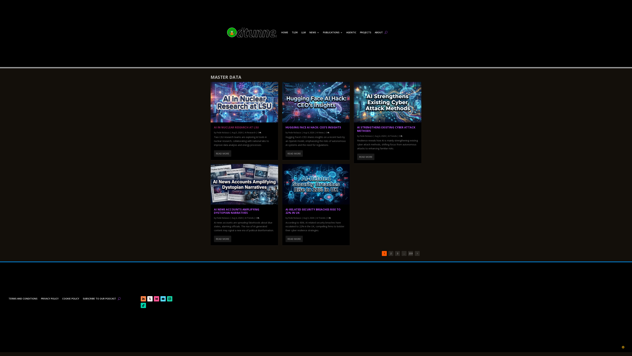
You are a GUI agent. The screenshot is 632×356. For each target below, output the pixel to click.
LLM (303, 32)
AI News (320, 132)
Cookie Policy (70, 298)
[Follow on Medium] (156, 298)
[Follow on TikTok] (143, 305)
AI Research (250, 132)
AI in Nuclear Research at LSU (236, 127)
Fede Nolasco (223, 132)
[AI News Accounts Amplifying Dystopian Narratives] (244, 184)
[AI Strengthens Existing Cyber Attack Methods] (387, 102)
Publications (331, 32)
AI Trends (249, 218)
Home (284, 32)
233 (411, 253)
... (404, 253)
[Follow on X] (150, 298)
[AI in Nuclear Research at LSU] (244, 102)
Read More (222, 153)
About (379, 32)
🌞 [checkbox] (623, 347)
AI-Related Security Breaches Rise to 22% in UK (313, 211)
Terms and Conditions (23, 298)
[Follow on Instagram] (169, 298)
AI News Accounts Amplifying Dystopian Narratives (236, 211)
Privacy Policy (50, 298)
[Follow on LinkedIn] (143, 298)
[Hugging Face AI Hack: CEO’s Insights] (316, 102)
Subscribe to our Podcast (99, 298)
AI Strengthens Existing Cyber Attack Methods (386, 129)
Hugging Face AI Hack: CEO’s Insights (313, 127)
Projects (365, 32)
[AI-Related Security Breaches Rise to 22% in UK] (316, 184)
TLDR (295, 32)
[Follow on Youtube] (163, 298)
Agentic (351, 32)
